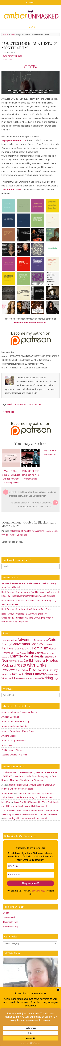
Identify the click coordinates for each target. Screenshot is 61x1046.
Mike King (6, 802)
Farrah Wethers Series (22, 649)
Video (4, 678)
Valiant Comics (52, 674)
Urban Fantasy (34, 674)
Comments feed (10, 922)
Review (35, 670)
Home (5, 34)
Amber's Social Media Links (14, 726)
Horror (52, 648)
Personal (39, 660)
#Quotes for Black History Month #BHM (29, 45)
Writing (47, 678)
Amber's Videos (9, 736)
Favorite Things (15, 56)
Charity (6, 644)
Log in (6, 913)
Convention (20, 644)
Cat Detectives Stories (12, 750)
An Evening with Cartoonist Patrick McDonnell (25, 818)
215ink (4, 640)
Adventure (26, 640)
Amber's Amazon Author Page (15, 721)
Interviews (35, 652)
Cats (52, 640)
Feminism (11, 404)
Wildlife (13, 678)
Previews (8, 670)
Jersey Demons (50, 653)
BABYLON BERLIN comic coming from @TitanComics (30, 475)
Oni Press (19, 661)
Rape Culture (22, 670)
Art (47, 640)
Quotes (37, 404)
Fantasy (7, 648)
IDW (3, 653)
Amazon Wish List (10, 717)
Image (9, 653)
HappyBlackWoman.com (14, 140)
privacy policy (38, 890)
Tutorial (16, 674)
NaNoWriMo (49, 656)
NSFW (12, 661)
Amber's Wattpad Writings (13, 740)
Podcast (8, 665)
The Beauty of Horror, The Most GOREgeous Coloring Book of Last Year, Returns (30, 505)
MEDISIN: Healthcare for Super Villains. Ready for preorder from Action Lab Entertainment (32, 494)
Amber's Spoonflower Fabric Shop (17, 731)
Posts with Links (25, 404)
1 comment (7, 412)
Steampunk (6, 675)
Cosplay (36, 644)
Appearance (40, 640)
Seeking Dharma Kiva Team (14, 755)
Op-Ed (28, 660)
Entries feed (9, 917)
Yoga (55, 678)
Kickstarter (5, 657)
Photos (52, 660)
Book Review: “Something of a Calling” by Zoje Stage (26, 609)
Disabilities (48, 645)
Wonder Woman (34, 678)
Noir (4, 660)
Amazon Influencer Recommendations (19, 712)
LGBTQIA (16, 656)
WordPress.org (10, 926)
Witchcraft (22, 678)
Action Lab (12, 640)
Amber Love (6, 59)
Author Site (6, 745)
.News (12, 34)
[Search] (57, 566)
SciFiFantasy (50, 670)
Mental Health (33, 656)
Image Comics (20, 653)
